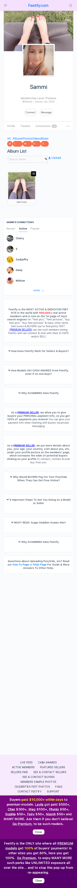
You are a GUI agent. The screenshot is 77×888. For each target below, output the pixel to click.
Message (46, 112)
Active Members (23, 767)
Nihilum (20, 280)
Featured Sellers (52, 767)
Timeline (25, 126)
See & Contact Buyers (38, 777)
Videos (36, 141)
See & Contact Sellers (49, 772)
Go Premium (22, 824)
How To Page (21, 564)
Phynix (54, 809)
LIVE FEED (26, 762)
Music (45, 141)
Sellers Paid (19, 772)
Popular (35, 228)
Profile (11, 126)
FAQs (58, 786)
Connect (30, 112)
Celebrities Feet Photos (32, 786)
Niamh (51, 814)
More (37, 290)
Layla (39, 804)
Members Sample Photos (38, 781)
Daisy (19, 270)
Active (23, 228)
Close (38, 832)
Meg (32, 809)
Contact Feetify (30, 791)
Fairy (31, 814)
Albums (18, 141)
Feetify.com (38, 5)
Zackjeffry (22, 259)
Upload (56, 157)
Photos (27, 141)
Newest (10, 228)
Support (53, 791)
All (9, 141)
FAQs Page (40, 564)
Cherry (20, 238)
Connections (45, 126)
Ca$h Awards (47, 762)
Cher (11, 809)
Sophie (10, 814)
